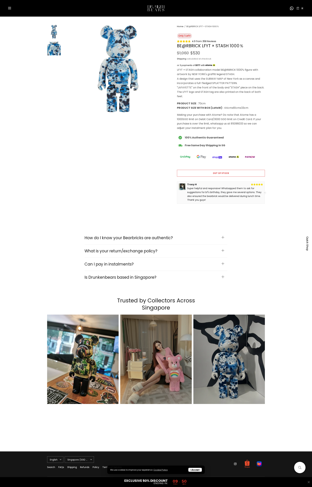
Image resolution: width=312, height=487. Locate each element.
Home (180, 26)
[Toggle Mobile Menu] (11, 8)
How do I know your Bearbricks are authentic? (128, 238)
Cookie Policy (160, 469)
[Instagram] (235, 463)
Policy (96, 467)
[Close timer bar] (308, 482)
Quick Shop (307, 243)
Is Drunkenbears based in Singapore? (120, 277)
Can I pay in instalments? (109, 264)
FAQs (61, 467)
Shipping (181, 58)
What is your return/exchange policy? (120, 251)
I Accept (195, 469)
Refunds (84, 467)
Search (51, 467)
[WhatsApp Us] (291, 8)
